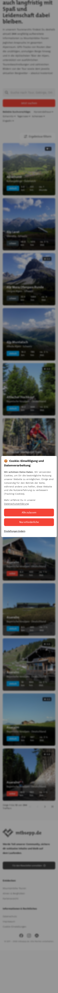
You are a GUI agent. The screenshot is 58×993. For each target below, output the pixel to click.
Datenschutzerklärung (16, 503)
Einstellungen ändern (14, 531)
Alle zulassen (29, 512)
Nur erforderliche (29, 522)
